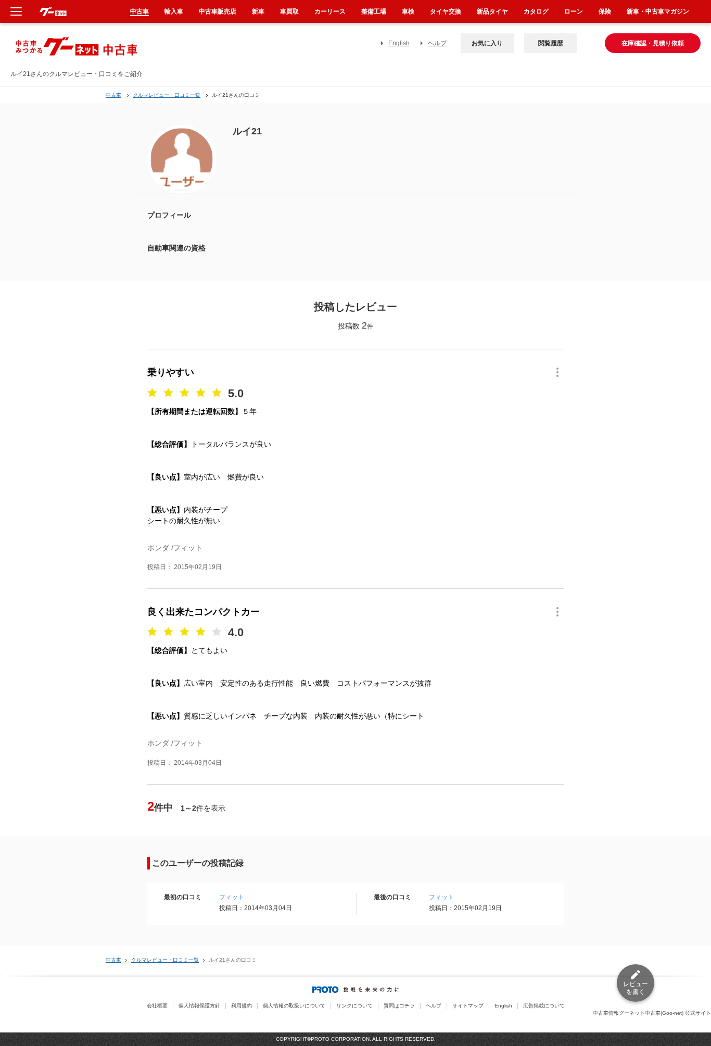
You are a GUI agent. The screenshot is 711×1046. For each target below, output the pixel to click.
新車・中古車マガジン (658, 11)
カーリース (330, 11)
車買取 (289, 11)
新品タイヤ (492, 11)
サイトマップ (468, 1006)
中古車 (113, 95)
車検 (408, 11)
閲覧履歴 (550, 43)
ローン (573, 11)
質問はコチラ (399, 1006)
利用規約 (241, 1006)
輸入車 (173, 11)
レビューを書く (635, 987)
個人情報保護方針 (199, 1006)
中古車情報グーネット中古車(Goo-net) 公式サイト (652, 1013)
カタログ (536, 11)
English (399, 43)
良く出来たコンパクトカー (203, 612)
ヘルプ (437, 43)
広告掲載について (544, 1006)
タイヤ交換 (445, 11)
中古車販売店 (217, 11)
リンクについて (354, 1006)
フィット (231, 897)
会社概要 (157, 1006)
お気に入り (487, 43)
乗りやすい (170, 372)
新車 (258, 11)
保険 (605, 11)
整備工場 (373, 11)
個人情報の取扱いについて (294, 1006)
